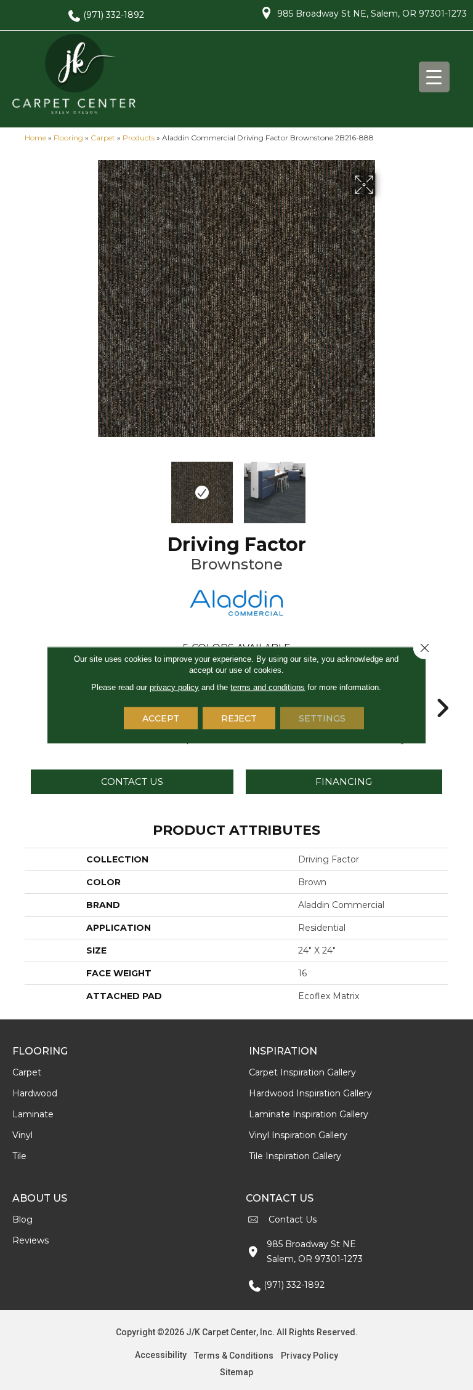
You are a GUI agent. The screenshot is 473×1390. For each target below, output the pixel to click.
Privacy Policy (309, 1355)
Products (139, 137)
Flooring (68, 137)
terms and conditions (267, 687)
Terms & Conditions (233, 1355)
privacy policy (174, 687)
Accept (160, 718)
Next (384, 486)
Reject (239, 718)
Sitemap (236, 1372)
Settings (322, 718)
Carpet (103, 137)
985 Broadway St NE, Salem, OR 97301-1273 (372, 13)
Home (35, 137)
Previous (89, 486)
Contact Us (132, 781)
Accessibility (161, 1355)
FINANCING (343, 781)
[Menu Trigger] (434, 77)
